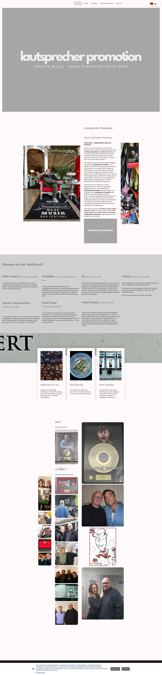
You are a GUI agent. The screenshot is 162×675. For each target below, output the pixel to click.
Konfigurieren (40, 672)
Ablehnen (125, 669)
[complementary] (154, 4)
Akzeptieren (115, 669)
